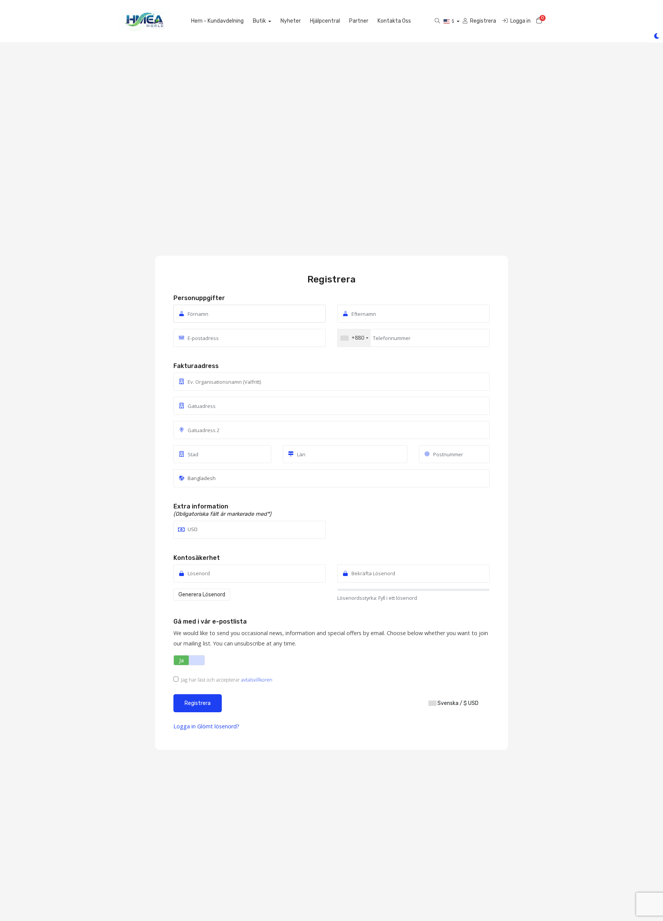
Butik (260, 21)
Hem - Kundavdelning (217, 21)
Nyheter (290, 21)
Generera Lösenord (201, 594)
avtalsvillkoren (256, 679)
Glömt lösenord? (218, 726)
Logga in (185, 726)
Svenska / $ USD (457, 703)
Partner (358, 21)
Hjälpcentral (325, 21)
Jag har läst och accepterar (226, 679)
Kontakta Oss (394, 21)
